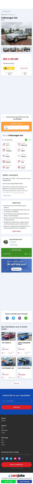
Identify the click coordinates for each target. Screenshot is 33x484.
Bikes (2, 442)
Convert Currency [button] (8, 63)
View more (16, 383)
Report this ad (24, 68)
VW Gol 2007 (19, 183)
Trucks (3, 433)
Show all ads (13, 242)
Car (6, 14)
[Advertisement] (16, 95)
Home (2, 14)
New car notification (16, 465)
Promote (9, 68)
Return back (7, 11)
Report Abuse (16, 231)
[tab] (16, 63)
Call (30, 140)
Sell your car (16, 269)
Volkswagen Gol (11, 14)
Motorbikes (4, 430)
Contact (3, 420)
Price (6, 126)
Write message (13, 245)
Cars (2, 428)
